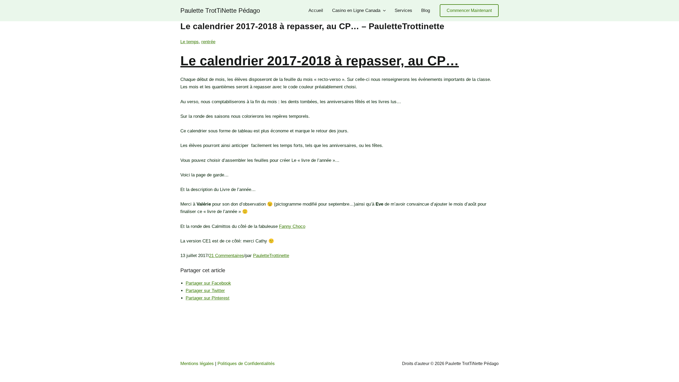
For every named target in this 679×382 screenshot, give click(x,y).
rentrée (208, 41)
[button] (469, 10)
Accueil (315, 10)
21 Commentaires (226, 255)
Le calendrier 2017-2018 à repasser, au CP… (319, 60)
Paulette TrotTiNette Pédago (220, 10)
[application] (383, 10)
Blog (425, 10)
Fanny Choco (292, 226)
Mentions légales (197, 363)
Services (403, 10)
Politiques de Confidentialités (246, 363)
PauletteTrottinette (271, 255)
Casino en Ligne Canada (356, 10)
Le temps (189, 41)
